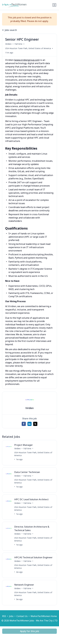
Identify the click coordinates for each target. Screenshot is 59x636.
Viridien (8, 44)
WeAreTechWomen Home (44, 616)
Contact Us (22, 616)
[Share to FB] (24, 424)
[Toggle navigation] (54, 5)
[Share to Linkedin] (29, 424)
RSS (4, 616)
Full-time (18, 44)
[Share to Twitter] (35, 424)
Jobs (11, 616)
